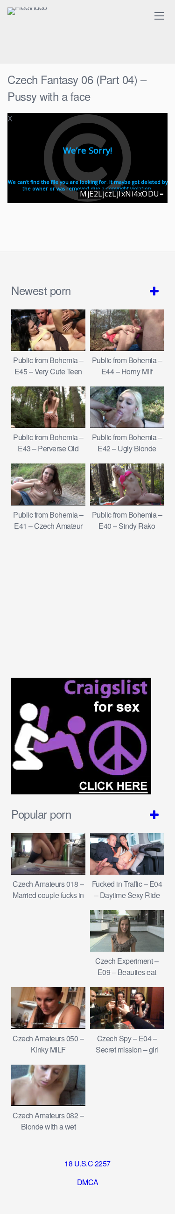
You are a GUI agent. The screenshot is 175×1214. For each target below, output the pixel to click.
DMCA (87, 1182)
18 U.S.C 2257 (87, 1163)
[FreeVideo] (27, 11)
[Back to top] (158, 1193)
